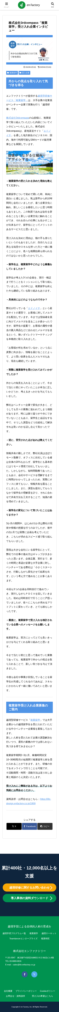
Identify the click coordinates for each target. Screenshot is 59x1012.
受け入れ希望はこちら (42, 996)
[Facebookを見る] (25, 974)
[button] (44, 826)
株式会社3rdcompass (17, 117)
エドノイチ (34, 308)
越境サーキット (49, 933)
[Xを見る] (34, 974)
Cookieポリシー (47, 991)
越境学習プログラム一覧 (14, 933)
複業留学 (13, 73)
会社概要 (8, 991)
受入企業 (25, 73)
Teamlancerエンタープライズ (23, 938)
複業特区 (45, 938)
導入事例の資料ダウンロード (29, 898)
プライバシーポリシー (26, 991)
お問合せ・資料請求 (15, 996)
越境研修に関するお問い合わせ (29, 887)
